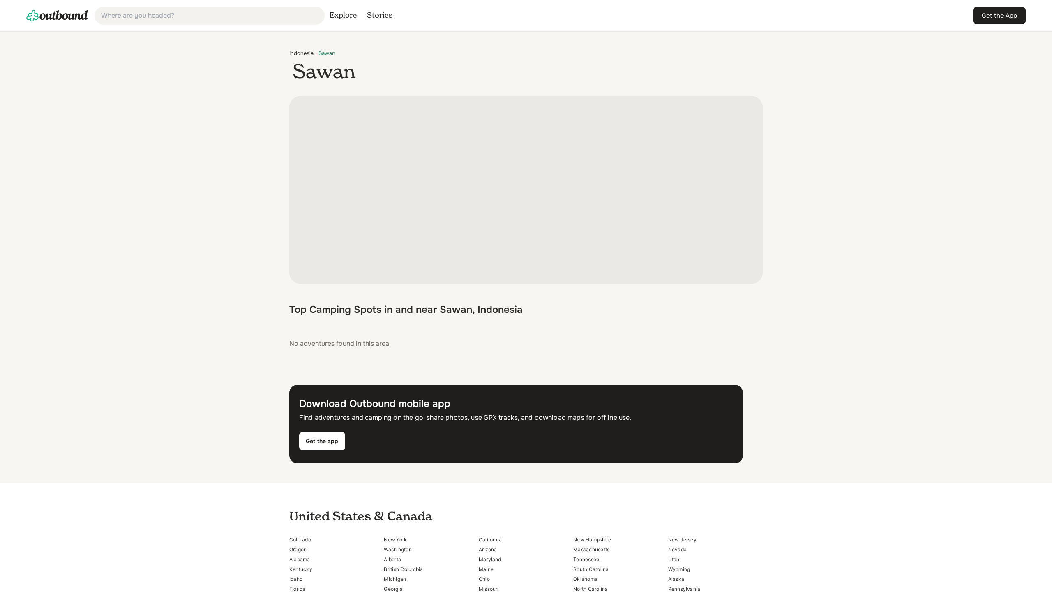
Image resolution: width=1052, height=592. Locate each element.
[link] (57, 15)
